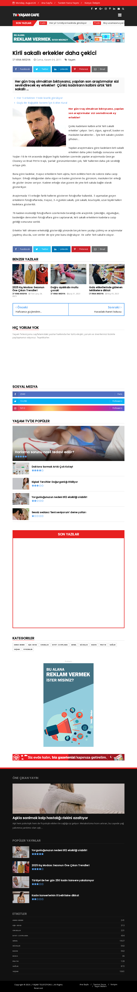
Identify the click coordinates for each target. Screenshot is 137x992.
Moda (15, 956)
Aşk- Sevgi (32, 645)
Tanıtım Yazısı (99, 984)
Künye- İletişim (92, 2)
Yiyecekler (27, 649)
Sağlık (112, 645)
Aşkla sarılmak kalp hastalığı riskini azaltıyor (50, 817)
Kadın (94, 645)
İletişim (114, 984)
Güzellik (84, 645)
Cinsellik (44, 645)
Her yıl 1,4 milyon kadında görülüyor (56, 22)
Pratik (85, 23)
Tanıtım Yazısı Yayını (68, 2)
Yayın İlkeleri (101, 986)
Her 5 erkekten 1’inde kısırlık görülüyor (40, 97)
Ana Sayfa (46, 2)
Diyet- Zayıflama (60, 645)
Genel (73, 645)
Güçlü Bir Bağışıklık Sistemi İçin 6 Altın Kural (42, 102)
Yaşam (72, 59)
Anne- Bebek (19, 645)
